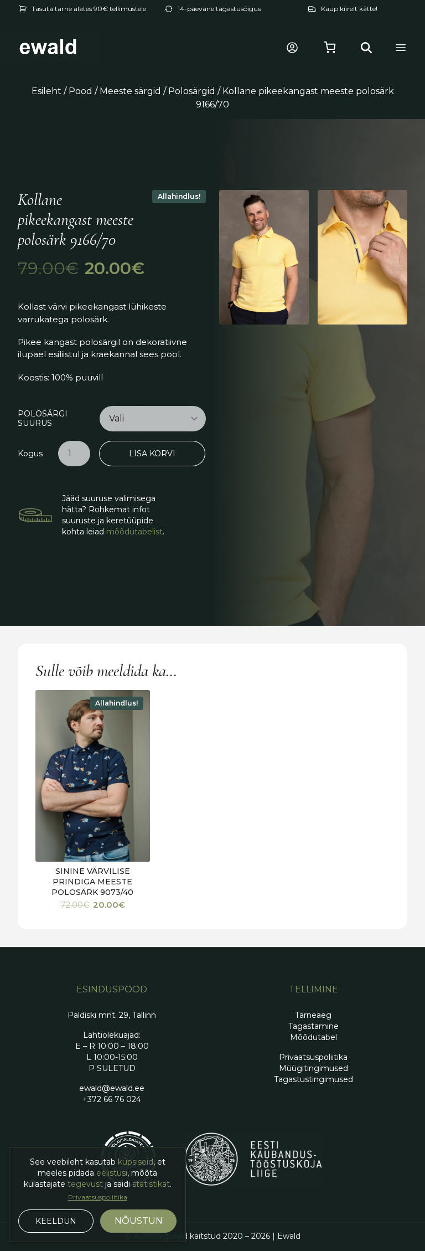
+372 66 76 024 (111, 1099)
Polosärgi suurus (43, 419)
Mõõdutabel (313, 1037)
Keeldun (55, 1221)
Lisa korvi (152, 454)
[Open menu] (400, 47)
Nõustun (139, 1221)
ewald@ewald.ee (111, 1088)
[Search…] (366, 47)
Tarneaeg (313, 1015)
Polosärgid (191, 91)
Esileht (46, 91)
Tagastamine (313, 1026)
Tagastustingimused (313, 1079)
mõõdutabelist (134, 532)
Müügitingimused (313, 1068)
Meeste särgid (130, 91)
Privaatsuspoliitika (97, 1197)
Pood (80, 91)
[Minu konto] (292, 47)
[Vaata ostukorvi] (330, 47)
